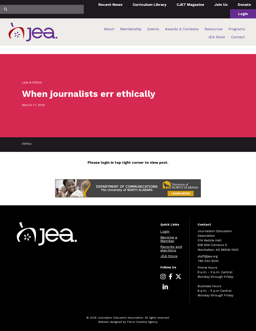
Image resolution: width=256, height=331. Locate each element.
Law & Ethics (32, 82)
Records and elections (171, 248)
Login (243, 14)
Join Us (221, 4)
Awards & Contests (182, 29)
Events (153, 29)
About (109, 29)
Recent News (110, 4)
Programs (237, 29)
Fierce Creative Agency (142, 321)
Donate (244, 4)
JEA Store (216, 37)
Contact (238, 37)
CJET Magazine (190, 4)
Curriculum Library (149, 4)
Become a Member (168, 239)
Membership (130, 29)
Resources (214, 29)
